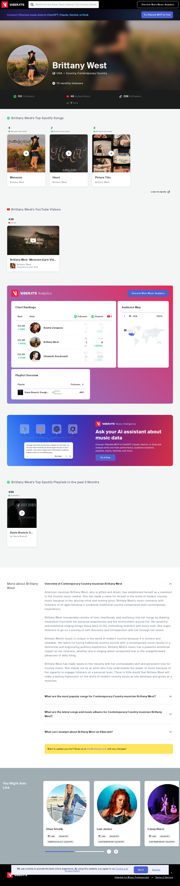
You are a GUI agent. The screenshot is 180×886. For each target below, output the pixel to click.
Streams (99, 316)
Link (53, 392)
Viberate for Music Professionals (132, 877)
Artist (32, 316)
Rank (20, 316)
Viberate (12, 4)
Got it (141, 869)
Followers (82, 316)
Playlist (21, 384)
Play (26, 153)
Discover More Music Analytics (158, 4)
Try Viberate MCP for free (157, 14)
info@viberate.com (97, 749)
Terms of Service (164, 877)
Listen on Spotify (158, 192)
